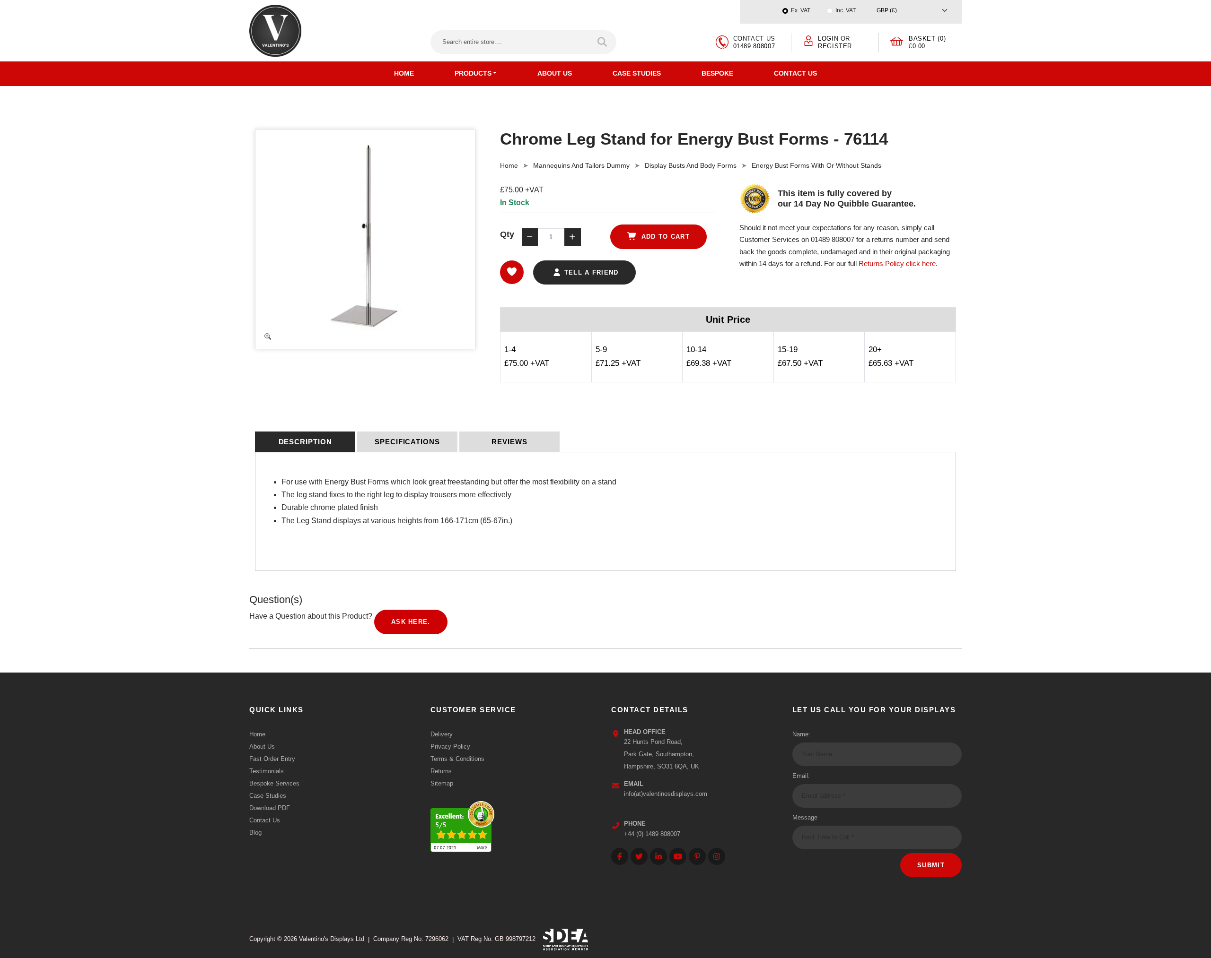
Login (828, 38)
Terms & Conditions (457, 758)
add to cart (664, 236)
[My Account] (808, 39)
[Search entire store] (602, 42)
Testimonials (266, 771)
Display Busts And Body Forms (691, 165)
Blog (255, 832)
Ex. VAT (800, 10)
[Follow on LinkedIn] (658, 856)
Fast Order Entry (272, 758)
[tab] (305, 442)
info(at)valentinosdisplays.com (665, 793)
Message (804, 817)
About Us (554, 73)
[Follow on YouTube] (677, 856)
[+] (572, 237)
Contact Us (795, 73)
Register (835, 46)
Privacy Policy (450, 746)
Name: (801, 734)
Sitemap (441, 783)
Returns (441, 771)
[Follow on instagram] (716, 856)
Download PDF (269, 807)
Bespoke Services (274, 783)
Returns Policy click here (897, 263)
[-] (530, 237)
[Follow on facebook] (619, 856)
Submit (931, 865)
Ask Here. (410, 621)
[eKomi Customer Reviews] (462, 824)
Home (404, 73)
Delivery (441, 734)
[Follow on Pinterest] (697, 856)
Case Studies (637, 73)
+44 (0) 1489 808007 (652, 833)
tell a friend (590, 272)
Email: (801, 775)
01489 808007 (754, 46)
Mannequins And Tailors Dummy (581, 165)
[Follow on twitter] (639, 856)
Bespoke (717, 73)
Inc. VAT (845, 10)
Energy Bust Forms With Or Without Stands (816, 165)
